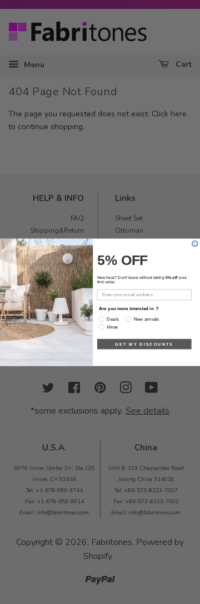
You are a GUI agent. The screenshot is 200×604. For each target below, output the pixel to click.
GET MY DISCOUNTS (144, 343)
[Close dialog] (195, 243)
